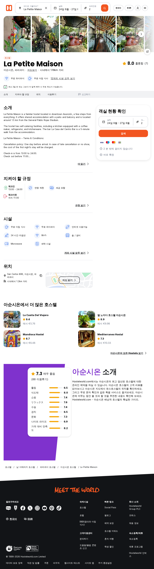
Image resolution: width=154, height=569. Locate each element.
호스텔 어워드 (111, 531)
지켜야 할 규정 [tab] (22, 94)
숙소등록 (133, 538)
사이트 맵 (89, 563)
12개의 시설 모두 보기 (63, 78)
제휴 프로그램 (136, 546)
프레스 (132, 515)
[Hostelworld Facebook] (22, 508)
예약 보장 (109, 523)
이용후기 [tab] (52, 94)
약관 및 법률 (33, 563)
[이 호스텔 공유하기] (147, 52)
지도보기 (32, 69)
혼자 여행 (109, 538)
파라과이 (19, 69)
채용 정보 (134, 523)
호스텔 (7, 58)
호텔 (82, 515)
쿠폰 (46, 563)
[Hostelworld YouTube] (44, 508)
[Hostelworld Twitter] (30, 508)
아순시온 (8, 69)
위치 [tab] (38, 94)
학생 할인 (109, 546)
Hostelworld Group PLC (135, 507)
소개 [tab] (6, 94)
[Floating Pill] (141, 34)
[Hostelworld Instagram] (37, 508)
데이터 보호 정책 (14, 563)
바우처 (56, 563)
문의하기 (84, 538)
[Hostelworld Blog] (8, 508)
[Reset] (46, 8)
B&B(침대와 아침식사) (88, 523)
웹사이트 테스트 (72, 563)
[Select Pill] (138, 8)
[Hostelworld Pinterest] (51, 508)
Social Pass (110, 507)
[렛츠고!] (104, 8)
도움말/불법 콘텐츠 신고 (88, 546)
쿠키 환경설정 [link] (105, 563)
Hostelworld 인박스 (137, 554)
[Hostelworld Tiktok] (59, 508)
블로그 (108, 515)
